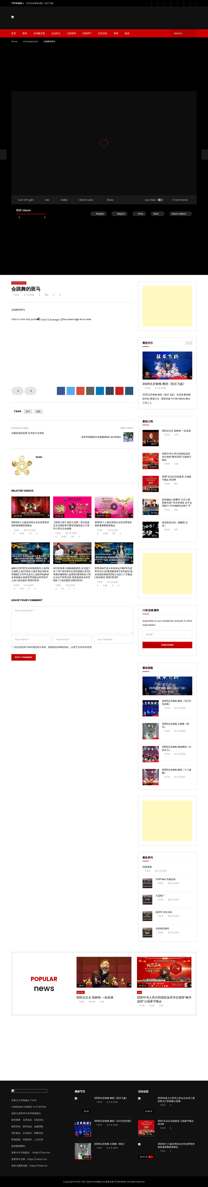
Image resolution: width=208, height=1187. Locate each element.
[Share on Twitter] (71, 391)
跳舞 (38, 411)
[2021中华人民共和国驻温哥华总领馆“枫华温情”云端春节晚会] (151, 461)
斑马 (28, 411)
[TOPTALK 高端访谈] (147, 883)
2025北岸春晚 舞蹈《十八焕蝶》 (176, 771)
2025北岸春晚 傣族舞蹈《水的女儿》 (176, 748)
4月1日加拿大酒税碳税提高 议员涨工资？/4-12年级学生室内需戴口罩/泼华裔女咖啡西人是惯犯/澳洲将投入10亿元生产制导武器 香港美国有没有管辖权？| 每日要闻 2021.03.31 (72, 574)
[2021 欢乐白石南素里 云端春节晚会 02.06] (151, 484)
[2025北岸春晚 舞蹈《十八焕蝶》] (151, 777)
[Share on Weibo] (129, 391)
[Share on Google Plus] (80, 391)
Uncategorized (30, 41)
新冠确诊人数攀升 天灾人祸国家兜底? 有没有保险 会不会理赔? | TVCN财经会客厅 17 (177, 502)
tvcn (16, 294)
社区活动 (102, 33)
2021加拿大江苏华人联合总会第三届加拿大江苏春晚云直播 (176, 1099)
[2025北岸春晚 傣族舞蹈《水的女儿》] (151, 754)
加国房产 (87, 33)
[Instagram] (174, 3)
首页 (13, 33)
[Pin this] (119, 391)
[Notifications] (187, 3)
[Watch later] (180, 3)
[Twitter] (161, 3)
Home (14, 41)
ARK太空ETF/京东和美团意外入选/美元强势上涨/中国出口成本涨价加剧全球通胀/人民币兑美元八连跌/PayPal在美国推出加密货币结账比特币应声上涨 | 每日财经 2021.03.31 (30, 574)
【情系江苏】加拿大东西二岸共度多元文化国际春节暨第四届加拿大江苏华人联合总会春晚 (71, 525)
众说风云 (55, 33)
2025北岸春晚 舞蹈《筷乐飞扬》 (40, 3)
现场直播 (147, 866)
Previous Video (20, 428)
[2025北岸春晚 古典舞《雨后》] (151, 731)
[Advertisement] (137, 17)
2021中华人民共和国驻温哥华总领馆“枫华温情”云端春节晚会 (176, 456)
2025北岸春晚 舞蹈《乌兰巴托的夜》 (176, 702)
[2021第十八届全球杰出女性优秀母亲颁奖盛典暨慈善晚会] (146, 1151)
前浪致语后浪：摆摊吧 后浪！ (175, 524)
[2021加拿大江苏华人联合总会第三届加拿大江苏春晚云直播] (146, 1105)
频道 (127, 33)
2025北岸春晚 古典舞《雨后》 (175, 725)
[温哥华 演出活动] (147, 916)
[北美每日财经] (147, 932)
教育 (116, 33)
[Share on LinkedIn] (100, 391)
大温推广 (160, 895)
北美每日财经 (162, 928)
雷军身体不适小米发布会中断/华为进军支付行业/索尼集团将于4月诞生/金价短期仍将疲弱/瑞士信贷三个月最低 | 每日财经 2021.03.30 (114, 573)
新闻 (24, 33)
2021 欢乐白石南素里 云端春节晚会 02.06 (176, 478)
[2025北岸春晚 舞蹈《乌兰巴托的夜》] (151, 708)
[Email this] (90, 391)
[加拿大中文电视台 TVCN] (25, 18)
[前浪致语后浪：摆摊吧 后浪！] (151, 530)
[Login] (193, 3)
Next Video (127, 428)
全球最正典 (39, 33)
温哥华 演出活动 (164, 912)
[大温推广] (147, 900)
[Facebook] (154, 3)
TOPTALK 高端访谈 (166, 879)
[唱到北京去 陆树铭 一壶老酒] (151, 438)
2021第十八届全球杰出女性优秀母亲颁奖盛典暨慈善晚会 (113, 524)
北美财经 (71, 33)
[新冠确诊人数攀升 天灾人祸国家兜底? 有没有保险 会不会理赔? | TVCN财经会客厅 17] (151, 507)
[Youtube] (167, 3)
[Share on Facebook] (61, 391)
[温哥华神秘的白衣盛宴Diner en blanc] (128, 437)
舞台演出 (80, 992)
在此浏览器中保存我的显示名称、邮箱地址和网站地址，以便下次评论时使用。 (54, 647)
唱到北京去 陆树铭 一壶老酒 (176, 430)
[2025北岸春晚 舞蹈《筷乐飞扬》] (167, 686)
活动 (139, 992)
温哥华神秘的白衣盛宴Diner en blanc (101, 437)
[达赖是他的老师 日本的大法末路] (3, 154)
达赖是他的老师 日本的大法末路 (27, 433)
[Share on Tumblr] (110, 391)
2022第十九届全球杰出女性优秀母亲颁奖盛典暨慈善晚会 (30, 524)
